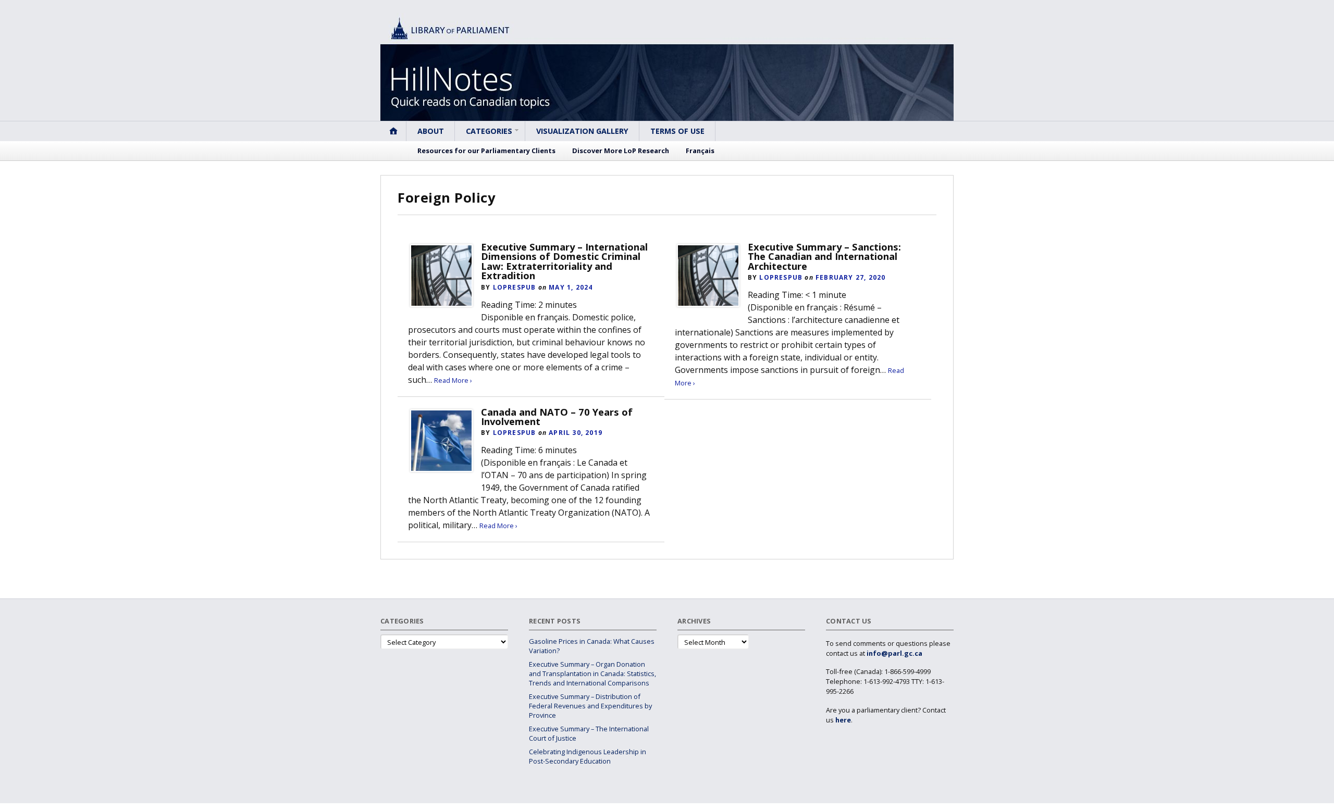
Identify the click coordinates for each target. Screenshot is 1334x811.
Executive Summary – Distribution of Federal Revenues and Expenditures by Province (590, 706)
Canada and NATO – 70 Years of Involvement (557, 416)
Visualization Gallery (582, 131)
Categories (489, 131)
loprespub (514, 287)
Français (700, 150)
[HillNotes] (667, 67)
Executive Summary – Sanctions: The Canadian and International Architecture (824, 256)
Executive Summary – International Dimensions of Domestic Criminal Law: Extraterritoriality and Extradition (564, 261)
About (430, 131)
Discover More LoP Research (620, 150)
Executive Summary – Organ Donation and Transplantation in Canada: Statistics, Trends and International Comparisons (592, 673)
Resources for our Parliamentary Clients (486, 150)
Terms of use (677, 131)
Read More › (453, 380)
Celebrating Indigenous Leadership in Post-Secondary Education (587, 756)
